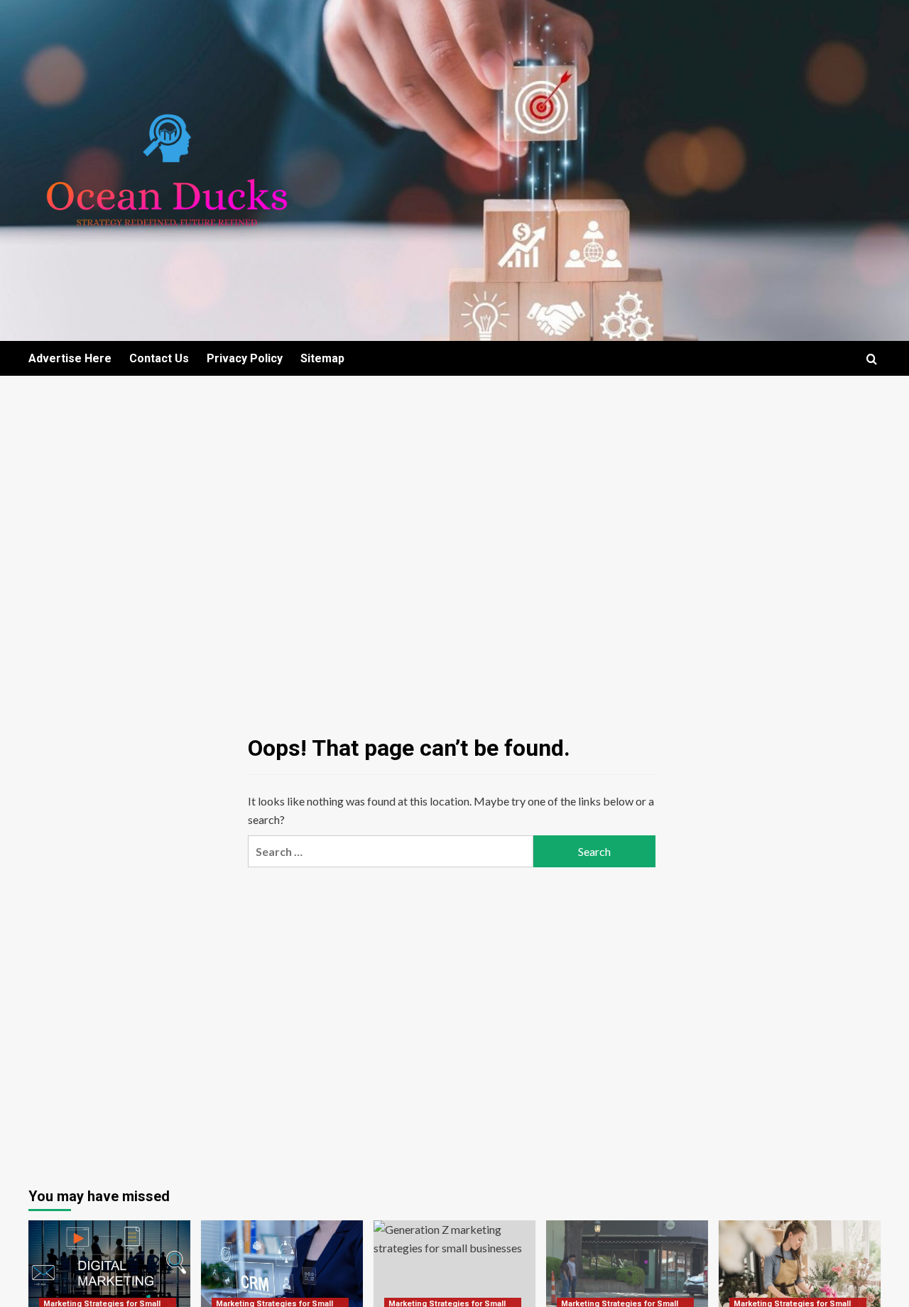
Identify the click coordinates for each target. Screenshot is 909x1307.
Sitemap (322, 358)
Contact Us (159, 358)
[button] (872, 359)
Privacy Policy (245, 358)
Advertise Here (69, 358)
